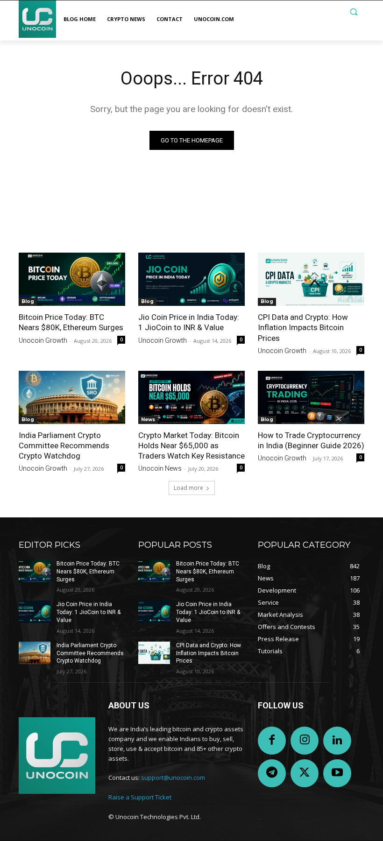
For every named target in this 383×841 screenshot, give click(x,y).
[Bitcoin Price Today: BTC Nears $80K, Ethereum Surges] (72, 279)
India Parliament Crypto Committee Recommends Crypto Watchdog (64, 445)
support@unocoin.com (173, 777)
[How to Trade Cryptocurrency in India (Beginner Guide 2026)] (311, 397)
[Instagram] (305, 741)
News (148, 420)
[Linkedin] (337, 741)
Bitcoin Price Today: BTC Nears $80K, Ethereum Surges (88, 571)
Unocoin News (160, 468)
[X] (305, 773)
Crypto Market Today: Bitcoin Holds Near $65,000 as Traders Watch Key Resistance (191, 445)
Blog (27, 301)
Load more (188, 488)
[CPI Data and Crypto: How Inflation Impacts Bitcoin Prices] (311, 279)
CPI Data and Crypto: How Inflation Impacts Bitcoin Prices (303, 327)
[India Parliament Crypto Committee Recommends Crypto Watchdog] (72, 397)
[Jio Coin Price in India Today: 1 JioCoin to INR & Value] (191, 279)
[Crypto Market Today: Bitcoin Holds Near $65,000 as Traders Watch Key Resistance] (191, 397)
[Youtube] (337, 773)
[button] (353, 12)
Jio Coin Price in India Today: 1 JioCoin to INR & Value (89, 612)
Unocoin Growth (43, 340)
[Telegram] (272, 773)
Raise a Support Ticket (139, 797)
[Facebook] (272, 741)
